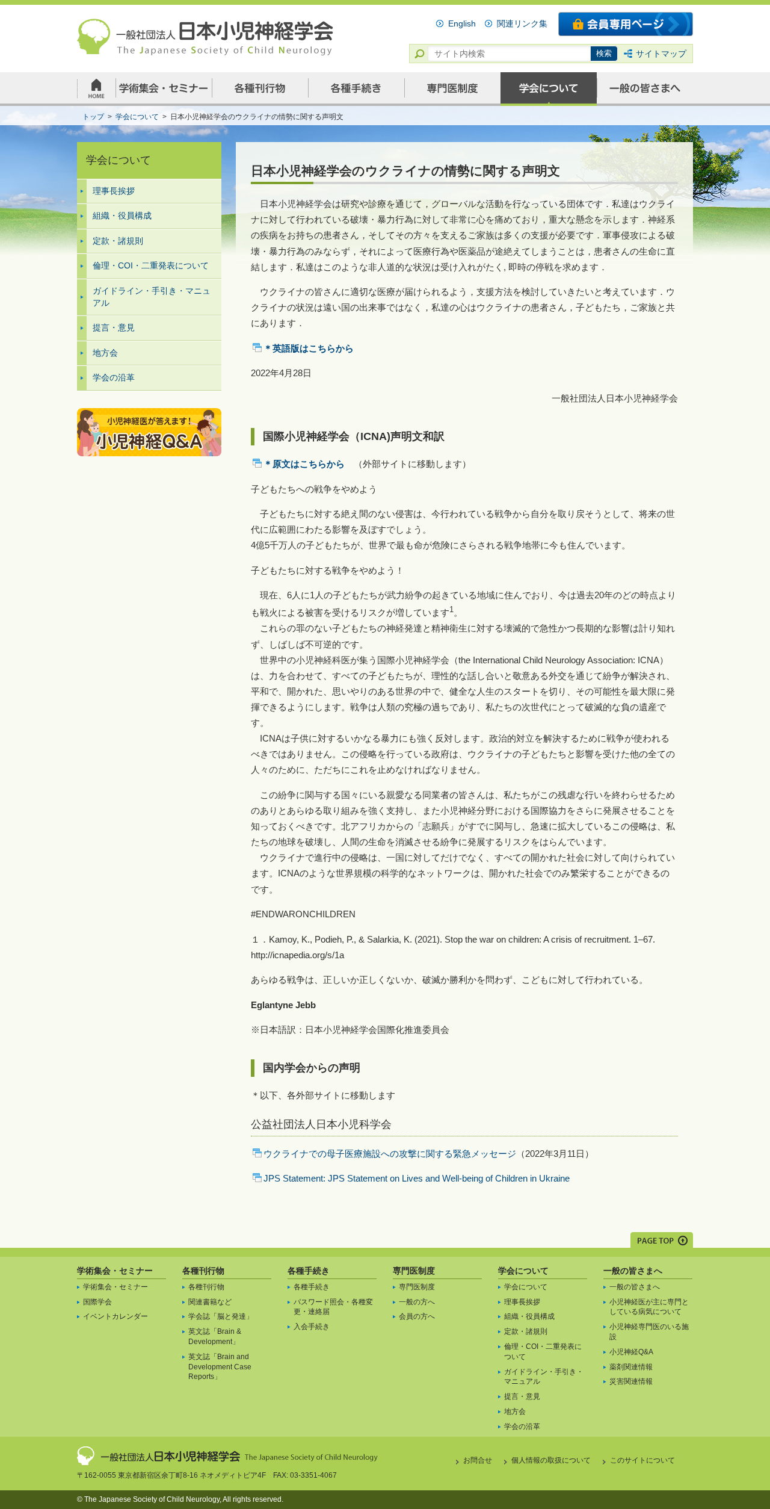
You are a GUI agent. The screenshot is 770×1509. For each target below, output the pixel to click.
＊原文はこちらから (304, 464)
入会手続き (312, 1326)
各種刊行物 (203, 1270)
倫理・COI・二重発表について (151, 265)
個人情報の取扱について (551, 1460)
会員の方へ (417, 1316)
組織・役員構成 (122, 215)
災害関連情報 (631, 1381)
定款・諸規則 (118, 241)
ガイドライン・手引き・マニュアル (152, 297)
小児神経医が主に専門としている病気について (649, 1307)
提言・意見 (114, 327)
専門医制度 (414, 1270)
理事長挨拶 (114, 191)
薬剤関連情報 (631, 1367)
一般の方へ (417, 1302)
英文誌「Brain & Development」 (214, 1336)
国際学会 (97, 1302)
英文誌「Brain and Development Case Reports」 (219, 1367)
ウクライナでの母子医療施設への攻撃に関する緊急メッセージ (389, 1153)
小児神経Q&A (631, 1352)
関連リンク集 (522, 23)
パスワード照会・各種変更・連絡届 (333, 1307)
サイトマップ (661, 53)
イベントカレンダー (115, 1316)
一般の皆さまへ (632, 1270)
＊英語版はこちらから (308, 348)
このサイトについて (642, 1460)
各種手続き (309, 1270)
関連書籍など (210, 1302)
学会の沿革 (114, 377)
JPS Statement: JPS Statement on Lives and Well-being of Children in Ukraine (416, 1178)
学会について (523, 1270)
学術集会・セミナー (115, 1270)
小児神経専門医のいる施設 (649, 1331)
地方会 (105, 353)
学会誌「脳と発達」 (220, 1316)
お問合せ (477, 1460)
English (462, 23)
